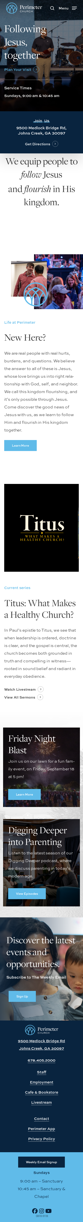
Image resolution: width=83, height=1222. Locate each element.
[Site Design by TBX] (42, 1216)
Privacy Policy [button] (41, 1138)
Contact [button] (41, 1118)
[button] (68, 7)
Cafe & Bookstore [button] (41, 1092)
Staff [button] (41, 1072)
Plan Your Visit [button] (17, 69)
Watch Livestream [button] (20, 689)
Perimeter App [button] (41, 1128)
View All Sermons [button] (19, 697)
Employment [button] (41, 1082)
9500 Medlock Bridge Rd (41, 1040)
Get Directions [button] (37, 144)
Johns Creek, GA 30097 (41, 1048)
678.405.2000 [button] (41, 1060)
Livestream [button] (41, 1102)
